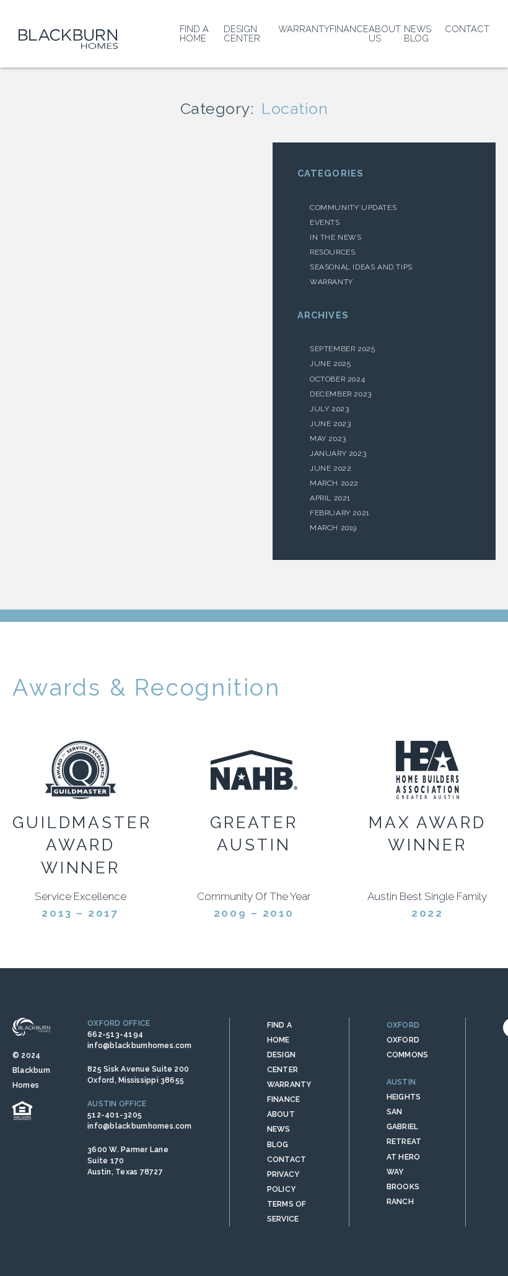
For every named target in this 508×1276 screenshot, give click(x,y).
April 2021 (330, 498)
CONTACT (287, 1159)
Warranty (304, 29)
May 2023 (328, 438)
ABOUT (281, 1114)
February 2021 (340, 513)
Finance (349, 29)
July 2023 (329, 408)
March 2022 (334, 483)
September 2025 (342, 348)
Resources (332, 252)
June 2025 (330, 363)
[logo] (68, 39)
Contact (467, 29)
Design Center (242, 33)
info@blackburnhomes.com (139, 1045)
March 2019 (333, 527)
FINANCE (283, 1099)
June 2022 (330, 468)
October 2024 (337, 379)
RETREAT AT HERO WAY (404, 1156)
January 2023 (338, 453)
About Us (385, 33)
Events (325, 222)
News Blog (417, 33)
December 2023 (341, 394)
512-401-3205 (114, 1115)
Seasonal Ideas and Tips (361, 267)
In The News (336, 237)
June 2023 (330, 423)
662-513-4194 (115, 1034)
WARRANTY (289, 1084)
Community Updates (353, 207)
